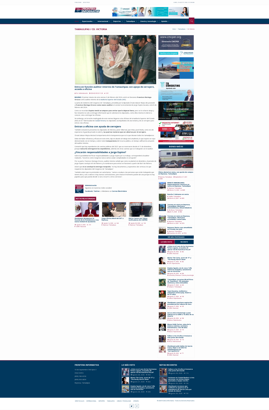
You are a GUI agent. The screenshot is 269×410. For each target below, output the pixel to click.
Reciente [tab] (184, 242)
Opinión (164, 21)
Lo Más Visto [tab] (166, 242)
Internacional (103, 21)
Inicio (77, 21)
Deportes (117, 21)
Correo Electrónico (119, 191)
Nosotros (86, 2)
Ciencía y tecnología (148, 21)
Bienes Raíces (176, 146)
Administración (91, 185)
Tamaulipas (130, 21)
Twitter (97, 191)
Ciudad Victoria (100, 121)
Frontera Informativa (87, 10)
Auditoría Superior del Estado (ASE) (113, 99)
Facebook (89, 191)
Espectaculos (87, 21)
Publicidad (78, 2)
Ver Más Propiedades (176, 237)
